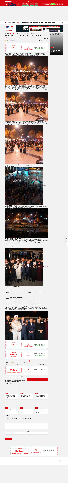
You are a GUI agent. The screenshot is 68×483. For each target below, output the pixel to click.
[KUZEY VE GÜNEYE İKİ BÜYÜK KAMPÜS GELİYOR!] (11, 407)
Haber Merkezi (10, 37)
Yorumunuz (7, 422)
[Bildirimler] (62, 4)
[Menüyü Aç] (18, 4)
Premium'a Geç (46, 4)
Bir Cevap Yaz (8, 415)
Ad (5, 431)
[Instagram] (62, 461)
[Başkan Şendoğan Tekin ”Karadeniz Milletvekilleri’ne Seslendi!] (15, 298)
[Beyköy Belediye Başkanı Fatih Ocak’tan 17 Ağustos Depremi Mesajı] (26, 407)
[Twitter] (59, 461)
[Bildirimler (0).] (67, 245)
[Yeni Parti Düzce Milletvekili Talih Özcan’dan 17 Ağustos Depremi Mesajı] (41, 407)
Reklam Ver (53, 4)
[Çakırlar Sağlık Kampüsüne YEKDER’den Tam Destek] (15, 293)
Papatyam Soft (32, 461)
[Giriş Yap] (60, 4)
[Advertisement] (34, 14)
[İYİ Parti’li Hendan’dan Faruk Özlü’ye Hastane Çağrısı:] (56, 44)
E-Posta (28, 431)
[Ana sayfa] (5, 22)
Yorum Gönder (8, 438)
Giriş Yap (14, 438)
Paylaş (46, 364)
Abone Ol (37, 379)
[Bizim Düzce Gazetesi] (10, 4)
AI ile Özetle (9, 41)
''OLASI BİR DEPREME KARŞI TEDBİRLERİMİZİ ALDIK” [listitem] (15, 376)
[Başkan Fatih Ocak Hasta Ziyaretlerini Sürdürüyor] (37, 293)
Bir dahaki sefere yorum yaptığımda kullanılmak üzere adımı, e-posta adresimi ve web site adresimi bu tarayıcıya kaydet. (23, 435)
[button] (57, 4)
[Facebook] (57, 461)
